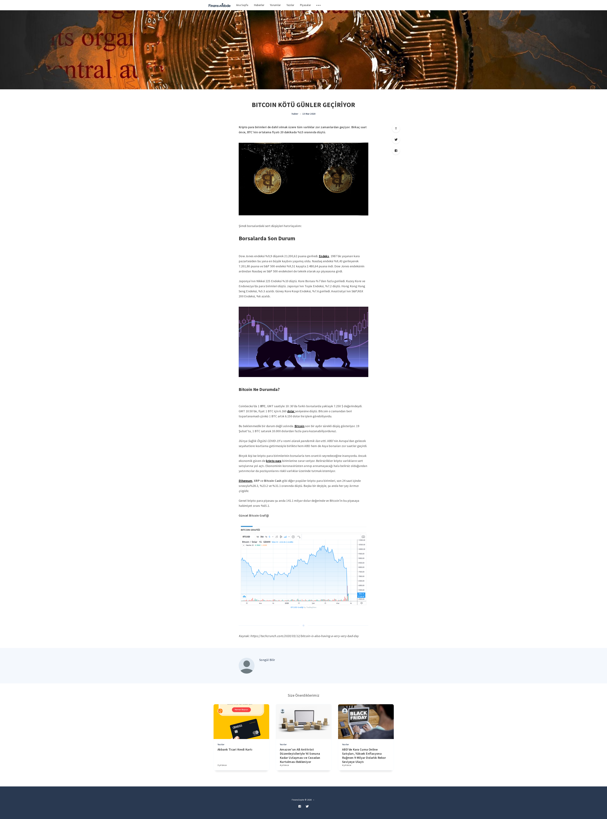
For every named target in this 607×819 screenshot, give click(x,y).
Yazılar (290, 5)
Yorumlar (275, 5)
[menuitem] (220, 5)
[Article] (241, 721)
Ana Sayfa (242, 5)
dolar (291, 411)
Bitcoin (299, 426)
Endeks (324, 256)
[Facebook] (396, 151)
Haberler (259, 5)
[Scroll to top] (396, 128)
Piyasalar (305, 5)
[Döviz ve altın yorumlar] (220, 5)
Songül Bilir (267, 660)
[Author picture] (246, 666)
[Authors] (220, 711)
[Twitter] (396, 140)
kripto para (273, 461)
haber (295, 113)
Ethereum (245, 481)
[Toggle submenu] (318, 5)
